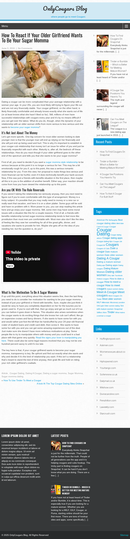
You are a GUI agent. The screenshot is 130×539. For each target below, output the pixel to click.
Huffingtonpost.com (110, 339)
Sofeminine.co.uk (108, 374)
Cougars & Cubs (103, 248)
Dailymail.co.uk (107, 381)
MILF (99, 302)
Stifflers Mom (102, 312)
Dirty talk (110, 275)
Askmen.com (106, 345)
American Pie (102, 220)
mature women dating (115, 289)
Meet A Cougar (107, 292)
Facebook (119, 275)
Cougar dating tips (105, 241)
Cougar (112, 227)
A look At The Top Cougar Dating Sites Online (59, 383)
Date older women (114, 255)
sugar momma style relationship (62, 162)
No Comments (25, 48)
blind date (120, 223)
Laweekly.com (107, 407)
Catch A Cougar (103, 227)
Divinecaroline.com (109, 394)
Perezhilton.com (108, 400)
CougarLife (101, 245)
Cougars (112, 245)
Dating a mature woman (109, 262)
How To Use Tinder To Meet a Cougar (22, 380)
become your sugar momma (25, 127)
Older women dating (112, 306)
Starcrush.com (107, 413)
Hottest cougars (103, 279)
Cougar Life (117, 241)
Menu (5, 26)
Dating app (101, 265)
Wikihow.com (107, 387)
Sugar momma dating (12, 376)
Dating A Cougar (34, 373)
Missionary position (117, 302)
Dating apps (112, 265)
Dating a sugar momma (55, 373)
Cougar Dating (17, 373)
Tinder (111, 312)
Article (5, 373)
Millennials (105, 302)
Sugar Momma (75, 373)
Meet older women (111, 299)
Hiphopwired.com (109, 361)
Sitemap (124, 535)
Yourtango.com (108, 368)
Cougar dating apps (112, 238)
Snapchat (118, 309)
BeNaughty (113, 220)
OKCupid (100, 306)
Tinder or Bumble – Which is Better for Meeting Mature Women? (112, 164)
